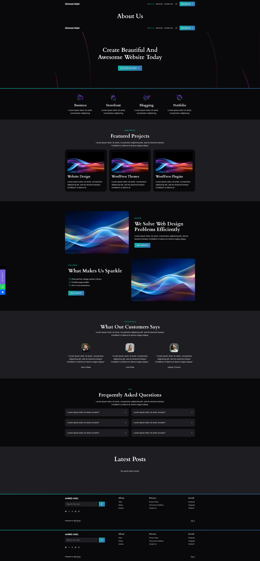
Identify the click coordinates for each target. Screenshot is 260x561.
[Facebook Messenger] (2, 292)
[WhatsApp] (2, 286)
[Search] (102, 504)
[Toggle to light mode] (176, 4)
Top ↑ (193, 520)
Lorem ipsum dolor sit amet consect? (83, 412)
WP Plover (77, 520)
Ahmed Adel (72, 3)
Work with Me (186, 4)
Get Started (142, 245)
